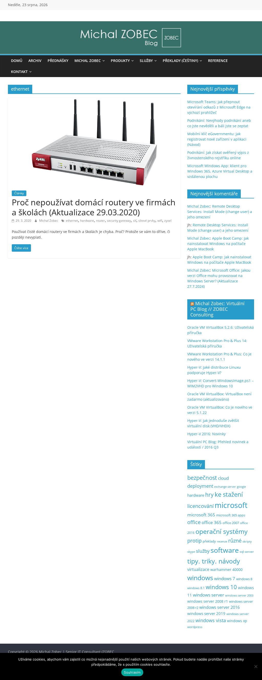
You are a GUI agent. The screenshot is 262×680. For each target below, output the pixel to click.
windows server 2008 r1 (207, 601)
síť (134, 220)
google (241, 486)
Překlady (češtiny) (180, 60)
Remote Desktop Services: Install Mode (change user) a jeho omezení (219, 211)
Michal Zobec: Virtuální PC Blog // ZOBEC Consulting (217, 308)
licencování (200, 505)
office (194, 522)
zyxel (167, 220)
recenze (222, 541)
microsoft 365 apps (230, 515)
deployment (200, 486)
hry (209, 494)
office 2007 (231, 523)
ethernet (72, 220)
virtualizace (198, 569)
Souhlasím (132, 672)
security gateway (119, 220)
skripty (247, 541)
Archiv (34, 60)
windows (200, 577)
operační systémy (221, 531)
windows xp (237, 620)
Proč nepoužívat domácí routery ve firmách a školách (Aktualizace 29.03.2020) (94, 207)
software (225, 550)
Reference (218, 60)
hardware (87, 220)
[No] (255, 666)
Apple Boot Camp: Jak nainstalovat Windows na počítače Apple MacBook (218, 243)
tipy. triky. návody (213, 561)
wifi (159, 220)
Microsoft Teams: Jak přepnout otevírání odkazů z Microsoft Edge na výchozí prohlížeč (218, 107)
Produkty (120, 60)
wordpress (194, 627)
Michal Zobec (87, 60)
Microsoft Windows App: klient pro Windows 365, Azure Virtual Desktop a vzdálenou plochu (219, 171)
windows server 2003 (239, 595)
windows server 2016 (219, 607)
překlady (209, 541)
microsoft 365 (201, 515)
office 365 (212, 522)
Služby (146, 60)
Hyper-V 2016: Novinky (206, 433)
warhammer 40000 (226, 569)
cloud (223, 478)
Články (19, 193)
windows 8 (244, 579)
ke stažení (229, 494)
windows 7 (224, 578)
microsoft (231, 505)
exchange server (225, 486)
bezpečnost (202, 478)
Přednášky (58, 60)
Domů (16, 60)
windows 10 (221, 587)
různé (235, 540)
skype (191, 552)
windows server (208, 595)
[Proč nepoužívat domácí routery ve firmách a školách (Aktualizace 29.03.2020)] (94, 101)
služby (203, 551)
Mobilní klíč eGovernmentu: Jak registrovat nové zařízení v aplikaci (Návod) (216, 139)
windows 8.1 (196, 588)
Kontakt (19, 71)
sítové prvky (146, 220)
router (100, 220)
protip (194, 540)
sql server (247, 552)
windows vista (210, 620)
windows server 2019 (206, 613)
